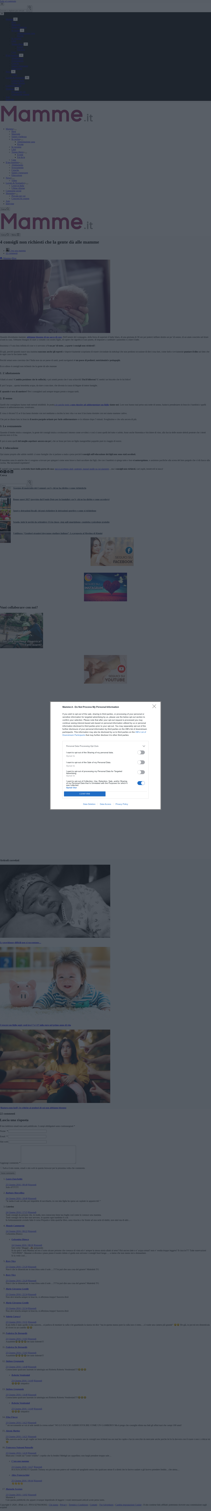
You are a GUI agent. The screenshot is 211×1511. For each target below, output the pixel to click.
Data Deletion (89, 804)
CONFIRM (85, 794)
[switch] (141, 752)
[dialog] (105, 756)
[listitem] (105, 746)
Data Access (105, 804)
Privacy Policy (122, 804)
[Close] (155, 707)
